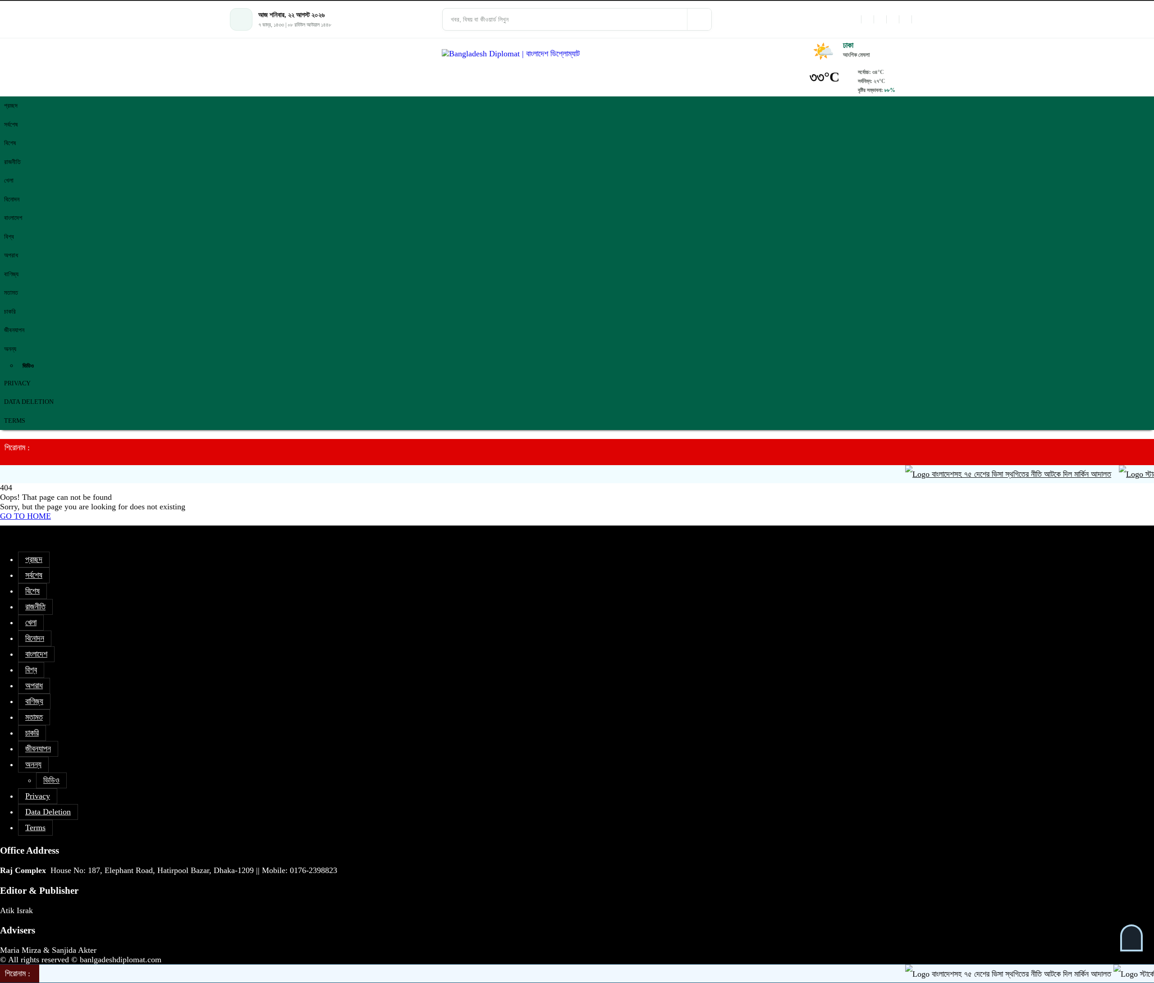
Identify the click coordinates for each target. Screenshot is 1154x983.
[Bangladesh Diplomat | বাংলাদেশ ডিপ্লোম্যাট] (577, 54)
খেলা (9, 180)
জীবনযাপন (14, 330)
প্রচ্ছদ (11, 105)
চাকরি (10, 311)
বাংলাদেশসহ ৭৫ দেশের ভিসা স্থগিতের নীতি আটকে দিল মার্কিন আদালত (1003, 474)
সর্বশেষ (11, 124)
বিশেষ (10, 143)
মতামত (11, 292)
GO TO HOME (25, 516)
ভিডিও (28, 365)
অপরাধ (11, 255)
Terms (14, 420)
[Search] (699, 19)
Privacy (17, 383)
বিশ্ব (9, 236)
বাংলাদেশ (13, 218)
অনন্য (10, 349)
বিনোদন (11, 199)
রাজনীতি (12, 162)
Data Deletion (29, 401)
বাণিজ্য (11, 274)
